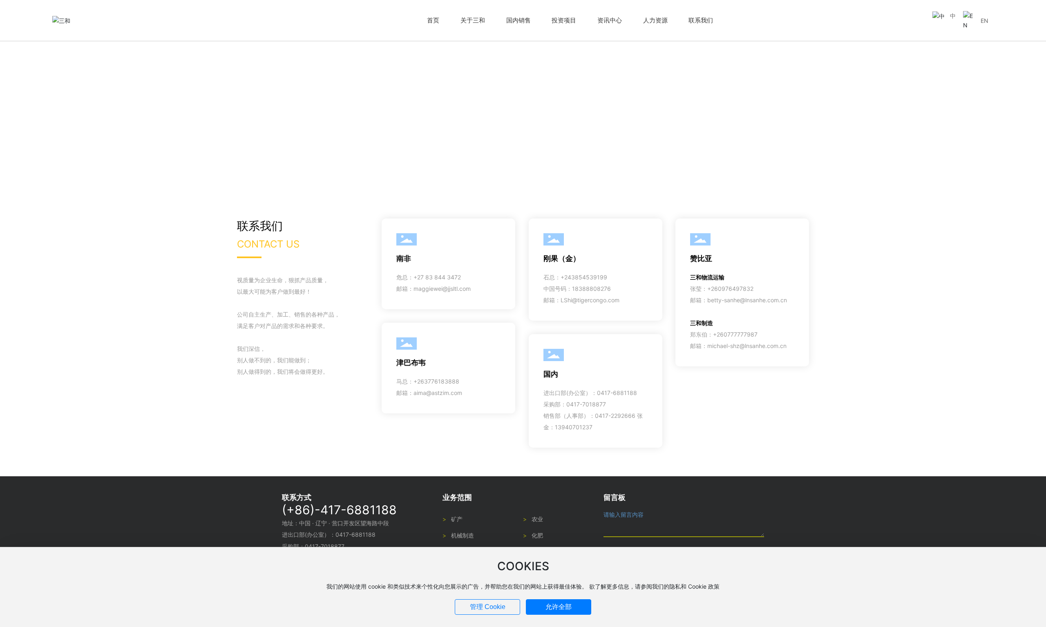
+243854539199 (584, 277)
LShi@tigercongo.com (590, 300)
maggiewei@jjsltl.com (442, 288)
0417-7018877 (586, 404)
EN (984, 20)
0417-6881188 (617, 392)
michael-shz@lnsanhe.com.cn (747, 345)
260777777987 (737, 334)
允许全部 (558, 606)
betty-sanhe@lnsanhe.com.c (745, 300)
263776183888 (438, 381)
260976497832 (732, 288)
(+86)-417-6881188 (339, 509)
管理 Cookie (487, 606)
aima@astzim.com (437, 392)
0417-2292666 (615, 415)
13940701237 (573, 427)
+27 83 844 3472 (437, 277)
